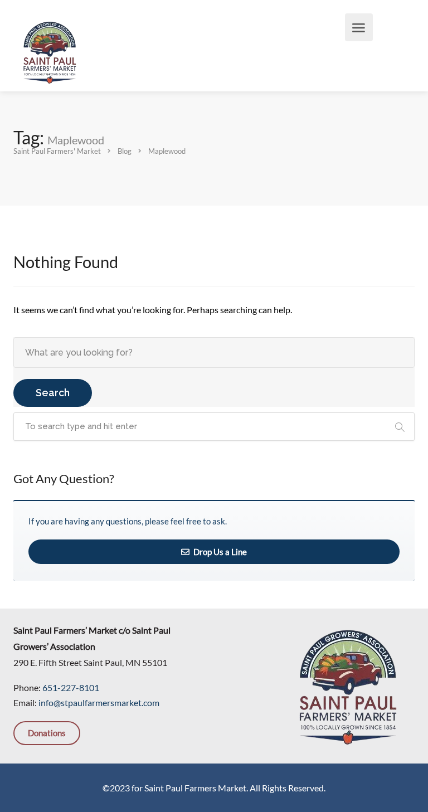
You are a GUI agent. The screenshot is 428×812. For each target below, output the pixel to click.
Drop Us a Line (219, 552)
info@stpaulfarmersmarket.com (98, 702)
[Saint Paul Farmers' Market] (49, 51)
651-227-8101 (70, 687)
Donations (47, 733)
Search (53, 392)
